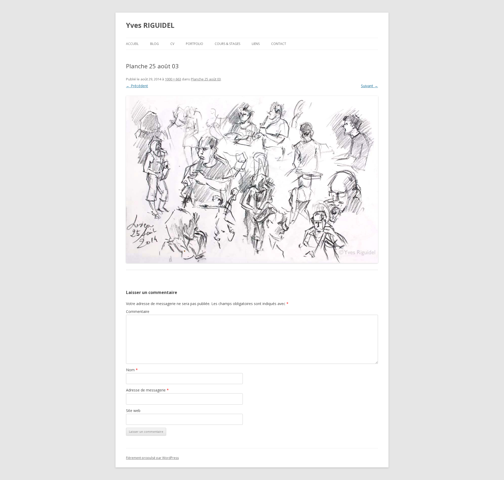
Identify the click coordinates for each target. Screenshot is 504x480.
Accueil (132, 44)
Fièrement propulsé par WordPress (152, 458)
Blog (154, 44)
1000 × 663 (173, 79)
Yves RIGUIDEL (150, 25)
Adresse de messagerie (147, 390)
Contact (278, 44)
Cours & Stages (227, 44)
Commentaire (137, 311)
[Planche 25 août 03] (252, 179)
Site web (133, 410)
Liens (256, 44)
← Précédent (137, 85)
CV (172, 44)
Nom (132, 369)
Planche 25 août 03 (206, 79)
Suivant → (369, 85)
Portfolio (194, 44)
